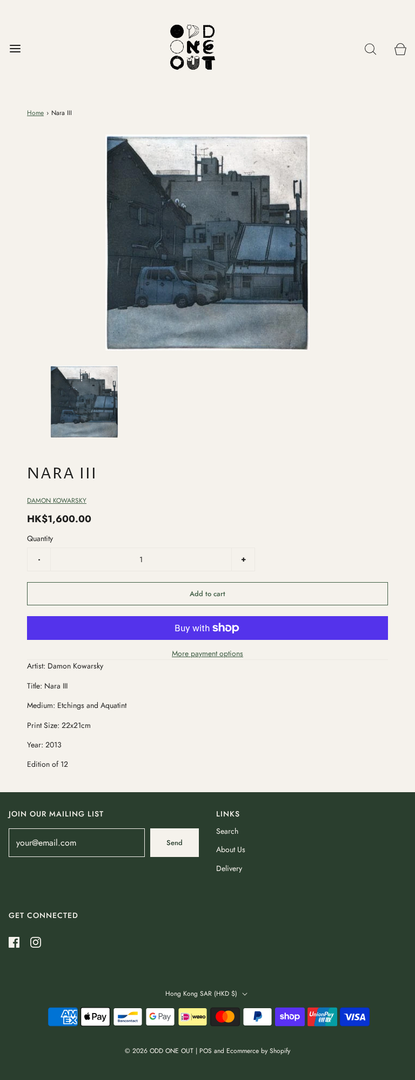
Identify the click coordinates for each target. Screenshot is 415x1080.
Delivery (229, 868)
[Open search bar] (370, 49)
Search (227, 831)
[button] (84, 401)
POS (205, 1051)
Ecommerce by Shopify (258, 1051)
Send (174, 843)
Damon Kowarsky (56, 500)
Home (35, 113)
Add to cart (207, 594)
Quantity (40, 538)
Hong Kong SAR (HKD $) (202, 993)
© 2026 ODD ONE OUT (159, 1051)
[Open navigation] (15, 49)
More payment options (207, 653)
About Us (230, 849)
